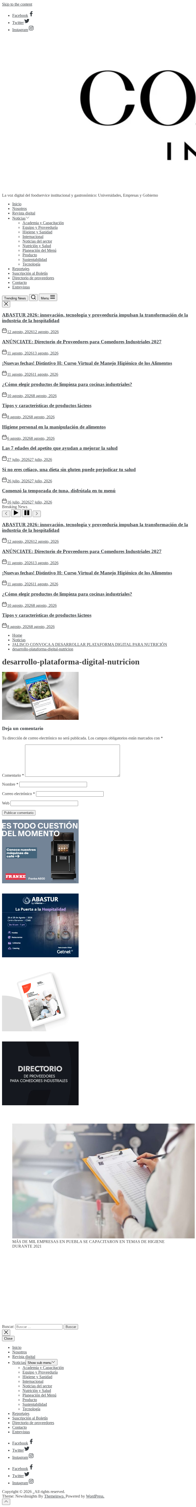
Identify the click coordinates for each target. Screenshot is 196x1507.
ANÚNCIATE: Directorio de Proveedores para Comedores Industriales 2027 (82, 341)
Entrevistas (21, 287)
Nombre (10, 784)
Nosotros (19, 208)
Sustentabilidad (34, 259)
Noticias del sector (37, 241)
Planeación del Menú (39, 250)
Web (5, 803)
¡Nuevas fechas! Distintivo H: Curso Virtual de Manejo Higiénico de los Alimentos (87, 363)
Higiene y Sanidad (37, 232)
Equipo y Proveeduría (40, 227)
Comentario (13, 775)
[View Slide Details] (103, 1237)
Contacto (19, 282)
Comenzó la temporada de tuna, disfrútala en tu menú (59, 490)
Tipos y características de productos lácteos (46, 405)
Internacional (32, 236)
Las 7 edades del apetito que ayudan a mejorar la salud (60, 448)
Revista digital (23, 213)
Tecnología (31, 264)
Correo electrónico (18, 794)
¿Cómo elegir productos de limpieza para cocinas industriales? (67, 384)
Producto (29, 255)
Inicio (16, 204)
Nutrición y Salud (36, 246)
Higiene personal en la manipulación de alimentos (54, 427)
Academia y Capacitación (43, 223)
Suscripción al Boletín (30, 273)
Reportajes (20, 269)
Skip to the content (17, 4)
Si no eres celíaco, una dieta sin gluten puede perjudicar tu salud (69, 469)
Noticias (19, 218)
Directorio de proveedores (33, 278)
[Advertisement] (98, 1288)
